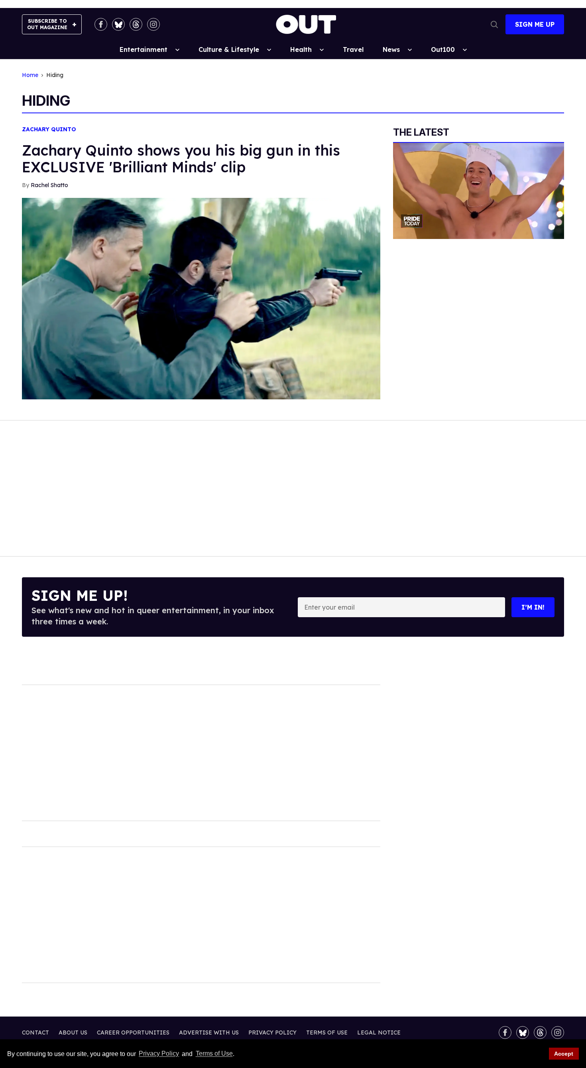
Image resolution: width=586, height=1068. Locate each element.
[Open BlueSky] (118, 24)
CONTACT (35, 1032)
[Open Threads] (136, 24)
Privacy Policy (159, 1053)
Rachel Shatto (49, 185)
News (391, 49)
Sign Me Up (535, 24)
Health (301, 49)
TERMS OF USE (327, 1032)
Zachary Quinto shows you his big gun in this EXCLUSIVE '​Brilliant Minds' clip (181, 158)
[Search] (494, 24)
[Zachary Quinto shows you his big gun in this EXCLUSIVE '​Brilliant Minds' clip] (201, 298)
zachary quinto (49, 129)
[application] (478, 191)
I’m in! (533, 607)
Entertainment (143, 49)
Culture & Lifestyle (229, 49)
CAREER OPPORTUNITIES (133, 1032)
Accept (563, 1053)
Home (30, 75)
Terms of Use (214, 1053)
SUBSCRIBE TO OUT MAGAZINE (47, 24)
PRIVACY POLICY (272, 1032)
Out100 (443, 49)
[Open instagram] (153, 24)
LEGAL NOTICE (379, 1032)
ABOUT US (73, 1032)
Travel (353, 49)
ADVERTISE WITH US (209, 1032)
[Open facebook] (100, 24)
